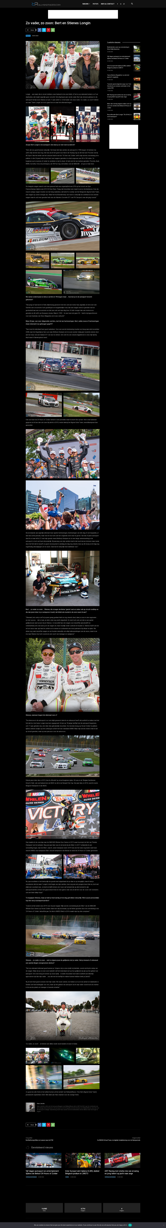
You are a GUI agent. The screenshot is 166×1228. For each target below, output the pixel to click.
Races (28, 36)
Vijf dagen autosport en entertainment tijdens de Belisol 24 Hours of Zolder (118, 57)
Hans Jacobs (41, 1104)
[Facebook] (117, 4)
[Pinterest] (48, 30)
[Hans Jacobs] (30, 1108)
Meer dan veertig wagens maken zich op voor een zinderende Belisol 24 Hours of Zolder (119, 106)
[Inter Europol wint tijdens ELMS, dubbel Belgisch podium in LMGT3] (137, 67)
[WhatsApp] (53, 30)
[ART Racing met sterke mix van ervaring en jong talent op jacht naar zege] (137, 96)
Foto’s (95, 4)
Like (44, 1203)
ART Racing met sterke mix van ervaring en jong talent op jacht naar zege (119, 96)
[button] (132, 4)
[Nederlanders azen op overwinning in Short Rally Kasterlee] (137, 49)
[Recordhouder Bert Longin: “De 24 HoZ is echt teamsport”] (137, 116)
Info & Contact (107, 4)
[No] (164, 1225)
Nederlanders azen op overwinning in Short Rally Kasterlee (118, 48)
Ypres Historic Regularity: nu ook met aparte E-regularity (118, 76)
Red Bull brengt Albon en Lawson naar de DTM (39, 1140)
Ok (130, 1225)
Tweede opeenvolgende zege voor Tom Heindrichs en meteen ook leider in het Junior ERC (119, 86)
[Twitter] (44, 30)
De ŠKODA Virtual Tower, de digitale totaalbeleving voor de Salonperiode (118, 1140)
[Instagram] (120, 4)
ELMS (67, 1177)
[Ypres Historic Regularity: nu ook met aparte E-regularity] (137, 77)
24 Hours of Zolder (31, 1177)
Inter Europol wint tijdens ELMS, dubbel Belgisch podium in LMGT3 (119, 67)
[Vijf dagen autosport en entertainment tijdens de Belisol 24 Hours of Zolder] (137, 58)
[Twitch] (124, 4)
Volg (83, 1203)
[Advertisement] (83, 14)
